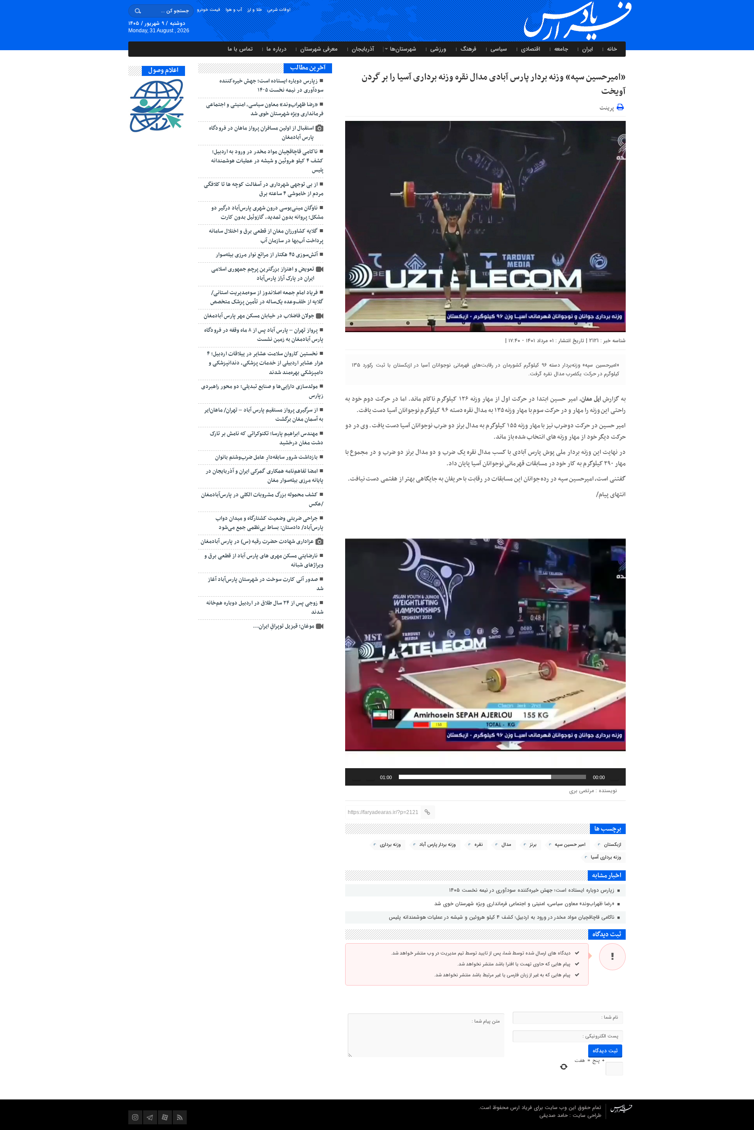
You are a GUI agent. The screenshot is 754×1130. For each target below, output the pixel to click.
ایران (587, 49)
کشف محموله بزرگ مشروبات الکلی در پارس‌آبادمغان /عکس (262, 499)
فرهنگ (468, 49)
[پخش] (614, 777)
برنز (533, 844)
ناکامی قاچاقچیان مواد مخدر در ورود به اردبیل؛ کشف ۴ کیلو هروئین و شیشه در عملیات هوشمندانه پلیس (502, 917)
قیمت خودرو (208, 10)
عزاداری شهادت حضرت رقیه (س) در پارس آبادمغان (257, 541)
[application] (485, 645)
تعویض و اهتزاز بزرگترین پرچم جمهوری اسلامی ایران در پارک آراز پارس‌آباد (262, 273)
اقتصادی (530, 49)
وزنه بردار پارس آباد (437, 844)
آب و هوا (234, 10)
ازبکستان (612, 844)
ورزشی (438, 49)
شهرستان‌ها (403, 49)
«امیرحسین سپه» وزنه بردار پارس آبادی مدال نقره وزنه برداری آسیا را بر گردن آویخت (494, 84)
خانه (612, 49)
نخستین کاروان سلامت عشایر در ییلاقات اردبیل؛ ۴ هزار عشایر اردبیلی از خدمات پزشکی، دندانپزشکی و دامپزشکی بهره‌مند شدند (265, 363)
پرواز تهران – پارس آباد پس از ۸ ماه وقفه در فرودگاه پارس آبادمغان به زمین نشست (263, 335)
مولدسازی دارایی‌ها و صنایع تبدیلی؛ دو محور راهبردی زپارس (262, 391)
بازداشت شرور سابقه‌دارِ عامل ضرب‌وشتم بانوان (266, 457)
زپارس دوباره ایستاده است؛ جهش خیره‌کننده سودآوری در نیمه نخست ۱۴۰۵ (532, 890)
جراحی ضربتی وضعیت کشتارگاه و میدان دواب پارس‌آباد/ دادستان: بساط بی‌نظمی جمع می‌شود (269, 523)
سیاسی (498, 49)
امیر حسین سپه (570, 844)
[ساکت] (370, 777)
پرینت (608, 106)
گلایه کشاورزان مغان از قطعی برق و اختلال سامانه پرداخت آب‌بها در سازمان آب (266, 236)
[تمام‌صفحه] (356, 777)
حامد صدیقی (554, 1115)
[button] (485, 645)
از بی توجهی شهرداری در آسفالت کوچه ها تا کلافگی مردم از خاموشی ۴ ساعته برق (263, 189)
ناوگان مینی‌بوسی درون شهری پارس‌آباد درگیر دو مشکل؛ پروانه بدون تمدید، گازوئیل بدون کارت (267, 212)
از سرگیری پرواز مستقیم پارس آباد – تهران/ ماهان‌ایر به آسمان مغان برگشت (263, 414)
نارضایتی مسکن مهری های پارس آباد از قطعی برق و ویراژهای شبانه (263, 560)
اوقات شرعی (278, 10)
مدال (506, 844)
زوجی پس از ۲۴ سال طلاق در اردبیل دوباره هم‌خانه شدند (264, 607)
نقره (478, 844)
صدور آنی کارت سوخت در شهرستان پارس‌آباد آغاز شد (265, 584)
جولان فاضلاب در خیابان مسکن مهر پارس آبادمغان (259, 316)
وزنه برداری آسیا (606, 857)
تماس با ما (240, 49)
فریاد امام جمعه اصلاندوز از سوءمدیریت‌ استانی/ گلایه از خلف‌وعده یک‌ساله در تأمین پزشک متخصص (266, 297)
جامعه (561, 49)
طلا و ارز (254, 10)
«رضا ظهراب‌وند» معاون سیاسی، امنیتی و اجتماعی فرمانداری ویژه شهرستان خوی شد (525, 904)
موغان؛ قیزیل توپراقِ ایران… (283, 626)
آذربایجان (363, 49)
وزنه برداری (390, 844)
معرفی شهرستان (319, 49)
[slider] (492, 777)
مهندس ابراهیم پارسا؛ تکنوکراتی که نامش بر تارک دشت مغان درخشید (266, 438)
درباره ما (276, 49)
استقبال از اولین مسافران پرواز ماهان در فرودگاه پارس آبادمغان (261, 133)
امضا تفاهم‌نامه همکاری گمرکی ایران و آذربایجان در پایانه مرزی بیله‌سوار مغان (264, 476)
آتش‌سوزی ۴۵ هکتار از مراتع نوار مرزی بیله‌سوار (267, 255)
